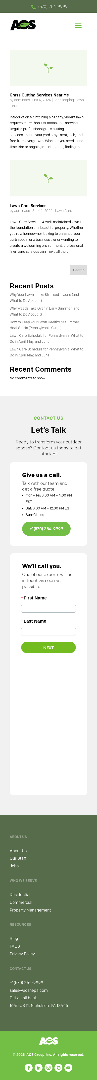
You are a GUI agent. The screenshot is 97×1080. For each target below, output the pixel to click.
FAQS (15, 946)
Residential (20, 894)
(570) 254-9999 (53, 6)
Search (79, 270)
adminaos (22, 100)
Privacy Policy (22, 954)
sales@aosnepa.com (29, 990)
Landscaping (63, 100)
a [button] (78, 25)
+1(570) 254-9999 (46, 528)
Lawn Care (63, 211)
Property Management (30, 910)
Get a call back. (24, 998)
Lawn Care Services (28, 205)
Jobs (14, 866)
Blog (14, 938)
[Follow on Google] (58, 1068)
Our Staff (18, 858)
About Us (18, 850)
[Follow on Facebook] (29, 1068)
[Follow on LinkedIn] (39, 1068)
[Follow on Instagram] (48, 1068)
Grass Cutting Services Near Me (39, 95)
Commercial (21, 902)
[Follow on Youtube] (68, 1068)
